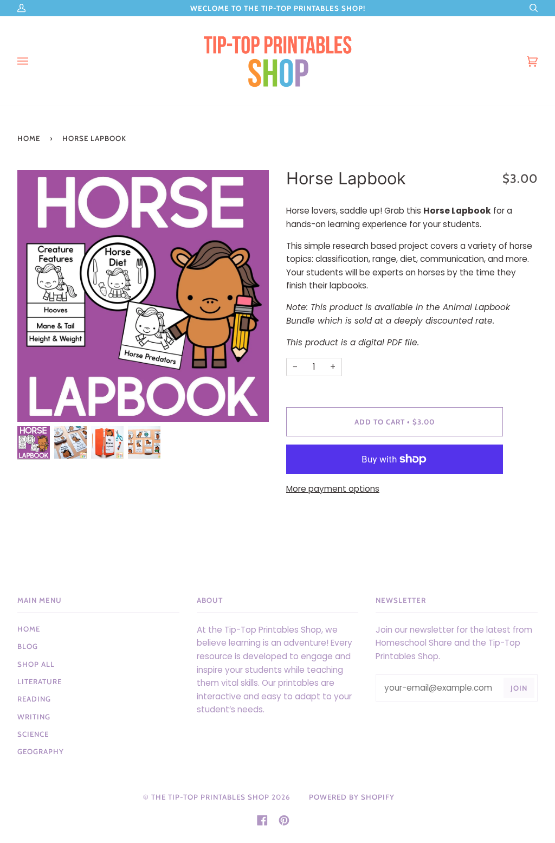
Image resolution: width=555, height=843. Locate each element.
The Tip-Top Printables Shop (210, 797)
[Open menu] (33, 61)
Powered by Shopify (352, 797)
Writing (33, 716)
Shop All (36, 664)
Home (28, 138)
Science (33, 734)
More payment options (332, 488)
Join (519, 688)
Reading (34, 698)
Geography (40, 751)
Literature (39, 681)
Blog (27, 646)
